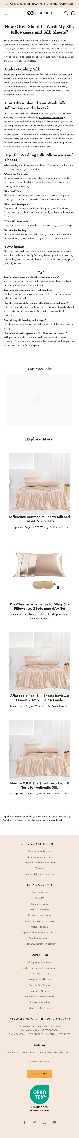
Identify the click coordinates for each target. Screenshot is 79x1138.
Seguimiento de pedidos (39, 857)
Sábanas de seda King (40, 1002)
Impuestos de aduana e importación (39, 932)
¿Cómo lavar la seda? (39, 973)
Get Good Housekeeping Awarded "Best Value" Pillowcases (40, 3)
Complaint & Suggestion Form (39, 874)
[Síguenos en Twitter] (34, 1122)
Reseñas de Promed (39, 909)
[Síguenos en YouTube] (54, 1122)
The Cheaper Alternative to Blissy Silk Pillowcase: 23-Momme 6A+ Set (39, 606)
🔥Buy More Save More (39, 962)
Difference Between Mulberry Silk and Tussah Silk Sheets (39, 519)
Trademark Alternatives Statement (40, 944)
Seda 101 (39, 898)
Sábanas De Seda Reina (39, 1008)
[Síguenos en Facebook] (24, 1122)
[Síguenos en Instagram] (44, 1122)
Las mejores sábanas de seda (39, 996)
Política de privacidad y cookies (39, 921)
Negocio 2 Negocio (40, 991)
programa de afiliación (39, 979)
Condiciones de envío (39, 938)
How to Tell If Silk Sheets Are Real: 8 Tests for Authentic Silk (39, 785)
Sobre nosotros (39, 892)
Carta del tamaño (39, 904)
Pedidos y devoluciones (39, 851)
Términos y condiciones (39, 915)
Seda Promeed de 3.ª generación (39, 968)
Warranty (39, 868)
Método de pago (39, 926)
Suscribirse (39, 1073)
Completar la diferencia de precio (39, 862)
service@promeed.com (49, 1026)
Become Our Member (39, 985)
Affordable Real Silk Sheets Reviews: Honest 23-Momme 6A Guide (39, 698)
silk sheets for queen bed (51, 117)
